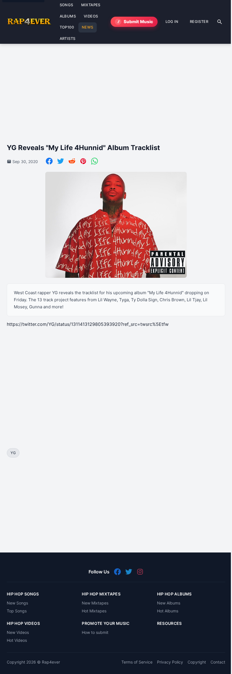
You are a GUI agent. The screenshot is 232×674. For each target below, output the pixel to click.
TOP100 (67, 27)
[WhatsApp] (94, 161)
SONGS (66, 5)
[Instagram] (140, 571)
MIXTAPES (90, 5)
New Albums (168, 603)
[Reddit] (71, 161)
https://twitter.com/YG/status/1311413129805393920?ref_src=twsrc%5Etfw (88, 324)
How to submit (95, 632)
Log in (172, 21)
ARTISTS (68, 38)
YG (13, 452)
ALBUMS (68, 16)
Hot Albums (167, 610)
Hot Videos (17, 640)
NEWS (87, 27)
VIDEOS (91, 16)
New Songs (17, 603)
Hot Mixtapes (94, 610)
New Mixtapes (95, 603)
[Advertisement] (116, 89)
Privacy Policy (170, 662)
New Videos (18, 632)
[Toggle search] (219, 21)
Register (199, 21)
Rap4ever (51, 662)
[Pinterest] (83, 161)
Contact (217, 662)
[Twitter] (60, 161)
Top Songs (17, 610)
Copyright (197, 662)
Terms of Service (136, 662)
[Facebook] (49, 161)
